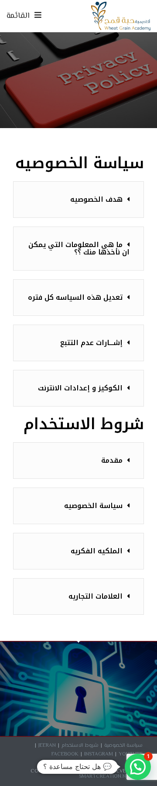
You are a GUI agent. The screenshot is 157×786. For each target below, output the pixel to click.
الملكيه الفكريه (97, 551)
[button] (78, 199)
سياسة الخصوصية (123, 746)
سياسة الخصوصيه (93, 505)
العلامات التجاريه (95, 596)
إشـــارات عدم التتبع (91, 342)
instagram (98, 754)
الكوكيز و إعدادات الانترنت (80, 388)
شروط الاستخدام (80, 746)
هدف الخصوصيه (96, 199)
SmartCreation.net (106, 776)
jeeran (47, 746)
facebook (64, 754)
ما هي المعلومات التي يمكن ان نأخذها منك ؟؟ (79, 248)
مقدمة (112, 460)
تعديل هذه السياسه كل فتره (75, 297)
